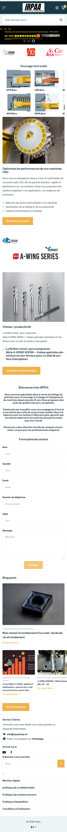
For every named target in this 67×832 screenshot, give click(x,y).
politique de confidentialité (18, 787)
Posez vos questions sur (25, 738)
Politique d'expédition (15, 801)
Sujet (5, 514)
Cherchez (61, 20)
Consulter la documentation (21, 370)
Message (8, 530)
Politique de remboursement (19, 794)
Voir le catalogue (4, 7)
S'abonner (61, 763)
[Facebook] (11, 752)
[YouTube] (4, 752)
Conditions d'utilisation (16, 808)
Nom (5, 447)
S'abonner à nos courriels (16, 757)
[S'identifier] (57, 7)
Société (6, 463)
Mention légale (11, 780)
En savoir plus (10, 642)
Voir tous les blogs (16, 706)
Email (6, 480)
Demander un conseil (17, 221)
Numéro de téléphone (13, 497)
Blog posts (9, 577)
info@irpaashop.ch (17, 734)
